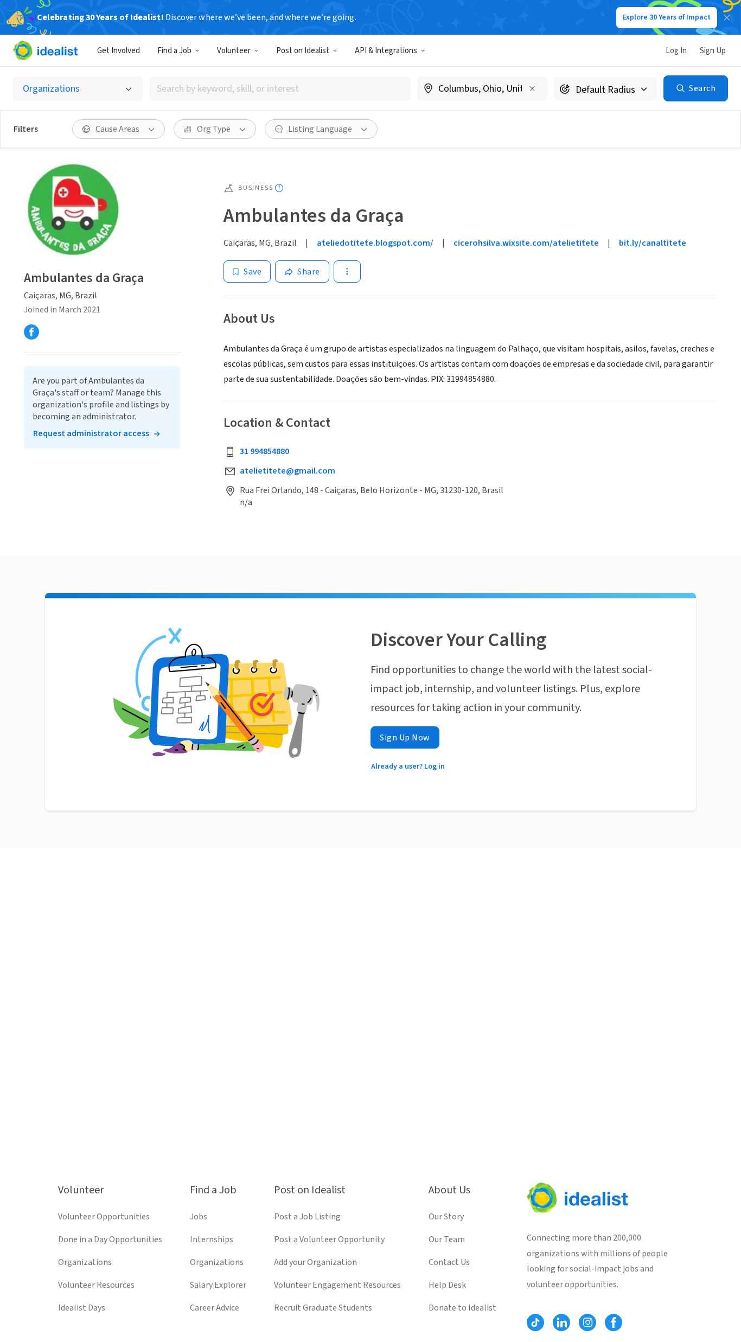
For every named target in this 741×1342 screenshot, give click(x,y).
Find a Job (174, 50)
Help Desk (447, 1285)
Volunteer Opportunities (104, 1217)
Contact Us (449, 1262)
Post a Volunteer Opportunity (329, 1239)
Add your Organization (315, 1262)
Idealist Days (81, 1308)
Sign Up (713, 50)
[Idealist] (45, 50)
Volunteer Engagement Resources (337, 1285)
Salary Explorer (218, 1285)
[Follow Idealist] (535, 1322)
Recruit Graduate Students (323, 1308)
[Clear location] (532, 88)
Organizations (85, 1262)
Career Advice (214, 1308)
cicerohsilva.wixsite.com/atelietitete (526, 243)
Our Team (447, 1239)
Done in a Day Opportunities (110, 1239)
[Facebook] (31, 332)
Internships (211, 1239)
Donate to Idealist (462, 1308)
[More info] (482, 89)
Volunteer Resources (96, 1285)
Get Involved (118, 50)
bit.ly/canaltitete (652, 243)
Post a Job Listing (307, 1217)
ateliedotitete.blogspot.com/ (375, 243)
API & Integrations (386, 50)
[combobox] (280, 88)
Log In (676, 50)
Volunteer (234, 50)
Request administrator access (91, 434)
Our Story (446, 1217)
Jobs (198, 1217)
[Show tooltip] (279, 188)
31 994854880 (264, 451)
